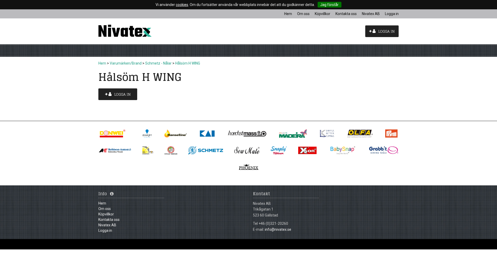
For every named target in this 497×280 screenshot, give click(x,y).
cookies (182, 5)
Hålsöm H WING (187, 63)
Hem (102, 63)
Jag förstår (329, 5)
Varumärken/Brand (126, 63)
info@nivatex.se (278, 229)
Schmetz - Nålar (158, 63)
